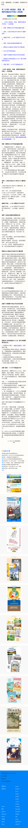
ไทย (16, 816)
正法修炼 (16, 2)
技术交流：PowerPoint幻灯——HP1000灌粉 (13, 460)
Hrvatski (3, 811)
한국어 (3, 821)
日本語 (3, 819)
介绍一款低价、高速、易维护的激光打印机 (13, 462)
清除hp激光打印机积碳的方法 (10, 453)
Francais (17, 804)
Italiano (3, 816)
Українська (18, 821)
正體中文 (4, 786)
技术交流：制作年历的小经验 (10, 468)
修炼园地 (8, 2)
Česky (16, 791)
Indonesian (4, 814)
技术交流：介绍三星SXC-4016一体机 (12, 466)
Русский (17, 809)
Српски (17, 814)
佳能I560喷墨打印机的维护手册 (11, 464)
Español (17, 799)
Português (17, 806)
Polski (3, 824)
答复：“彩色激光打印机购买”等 (10, 457)
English (17, 796)
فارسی (17, 801)
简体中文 (4, 788)
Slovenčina (17, 811)
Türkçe (16, 819)
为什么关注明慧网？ (6, 781)
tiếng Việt (17, 824)
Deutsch (17, 794)
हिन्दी (3, 809)
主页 (2, 2)
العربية (16, 786)
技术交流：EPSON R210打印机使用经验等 (13, 455)
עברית (3, 806)
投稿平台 (4, 778)
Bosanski (17, 789)
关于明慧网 (4, 776)
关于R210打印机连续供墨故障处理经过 (12, 459)
